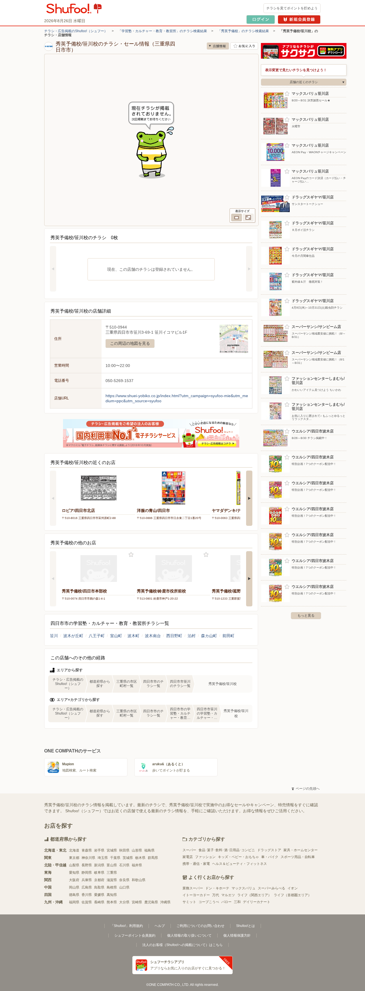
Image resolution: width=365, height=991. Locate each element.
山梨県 (74, 865)
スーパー (189, 850)
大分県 (124, 902)
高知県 (112, 895)
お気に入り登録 (131, 554)
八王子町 (97, 635)
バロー (226, 902)
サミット (189, 902)
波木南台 (153, 635)
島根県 (112, 887)
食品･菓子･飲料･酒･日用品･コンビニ (226, 850)
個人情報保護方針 (237, 935)
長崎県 (99, 902)
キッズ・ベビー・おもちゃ (238, 857)
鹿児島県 (151, 902)
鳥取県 (99, 887)
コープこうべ (208, 902)
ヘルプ (160, 926)
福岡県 (74, 902)
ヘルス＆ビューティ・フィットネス (239, 864)
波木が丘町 (73, 635)
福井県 (137, 865)
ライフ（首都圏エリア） (292, 895)
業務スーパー (192, 888)
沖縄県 (165, 902)
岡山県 (74, 887)
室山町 (116, 635)
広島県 (87, 887)
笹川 (54, 635)
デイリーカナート (256, 902)
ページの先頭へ (306, 789)
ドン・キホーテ (217, 888)
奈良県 (124, 880)
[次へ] (249, 269)
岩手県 (99, 850)
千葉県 (115, 858)
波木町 (133, 635)
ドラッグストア (269, 850)
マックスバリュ (244, 888)
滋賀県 (112, 880)
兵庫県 (87, 880)
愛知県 (74, 873)
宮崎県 (137, 902)
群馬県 (153, 858)
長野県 (87, 865)
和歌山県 (138, 880)
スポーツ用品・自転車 (298, 857)
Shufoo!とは (245, 926)
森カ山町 (209, 635)
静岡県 (87, 873)
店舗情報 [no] (218, 46)
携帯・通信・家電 (196, 864)
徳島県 (74, 895)
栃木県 (140, 858)
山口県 (124, 887)
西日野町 (174, 635)
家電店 (187, 857)
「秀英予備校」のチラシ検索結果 (243, 31)
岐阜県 (99, 873)
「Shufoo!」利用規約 (126, 926)
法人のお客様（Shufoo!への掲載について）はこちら (182, 945)
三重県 (112, 873)
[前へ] (53, 269)
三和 (237, 902)
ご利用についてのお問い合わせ (200, 926)
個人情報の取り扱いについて (189, 935)
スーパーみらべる (271, 888)
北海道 (74, 850)
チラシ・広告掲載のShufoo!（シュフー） (76, 31)
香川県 (87, 895)
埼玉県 (103, 858)
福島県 (149, 850)
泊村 (192, 635)
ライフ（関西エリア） (254, 895)
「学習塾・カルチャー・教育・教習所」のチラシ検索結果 (162, 31)
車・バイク (269, 857)
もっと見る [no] (306, 615)
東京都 (74, 858)
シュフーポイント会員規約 (134, 935)
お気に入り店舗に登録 (244, 46)
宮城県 (112, 850)
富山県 (112, 865)
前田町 (228, 635)
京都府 (99, 880)
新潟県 (99, 865)
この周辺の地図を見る (130, 343)
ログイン (260, 19)
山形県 (137, 850)
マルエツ (228, 895)
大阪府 (74, 880)
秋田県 (124, 850)
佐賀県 (87, 902)
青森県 (87, 850)
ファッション (205, 857)
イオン (292, 888)
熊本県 (112, 902)
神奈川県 (88, 858)
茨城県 (128, 858)
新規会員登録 (299, 19)
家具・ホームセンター (300, 850)
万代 (215, 895)
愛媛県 (99, 895)
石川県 (124, 865)
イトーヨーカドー (196, 895)
